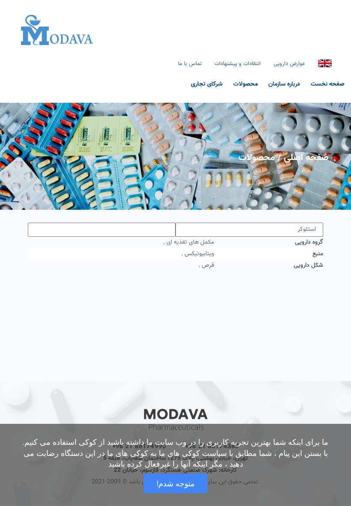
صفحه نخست (328, 83)
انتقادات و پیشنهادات (237, 64)
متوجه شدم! (176, 483)
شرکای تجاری (207, 83)
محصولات (245, 83)
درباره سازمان (284, 83)
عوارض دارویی (289, 64)
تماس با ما (190, 64)
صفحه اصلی (306, 157)
